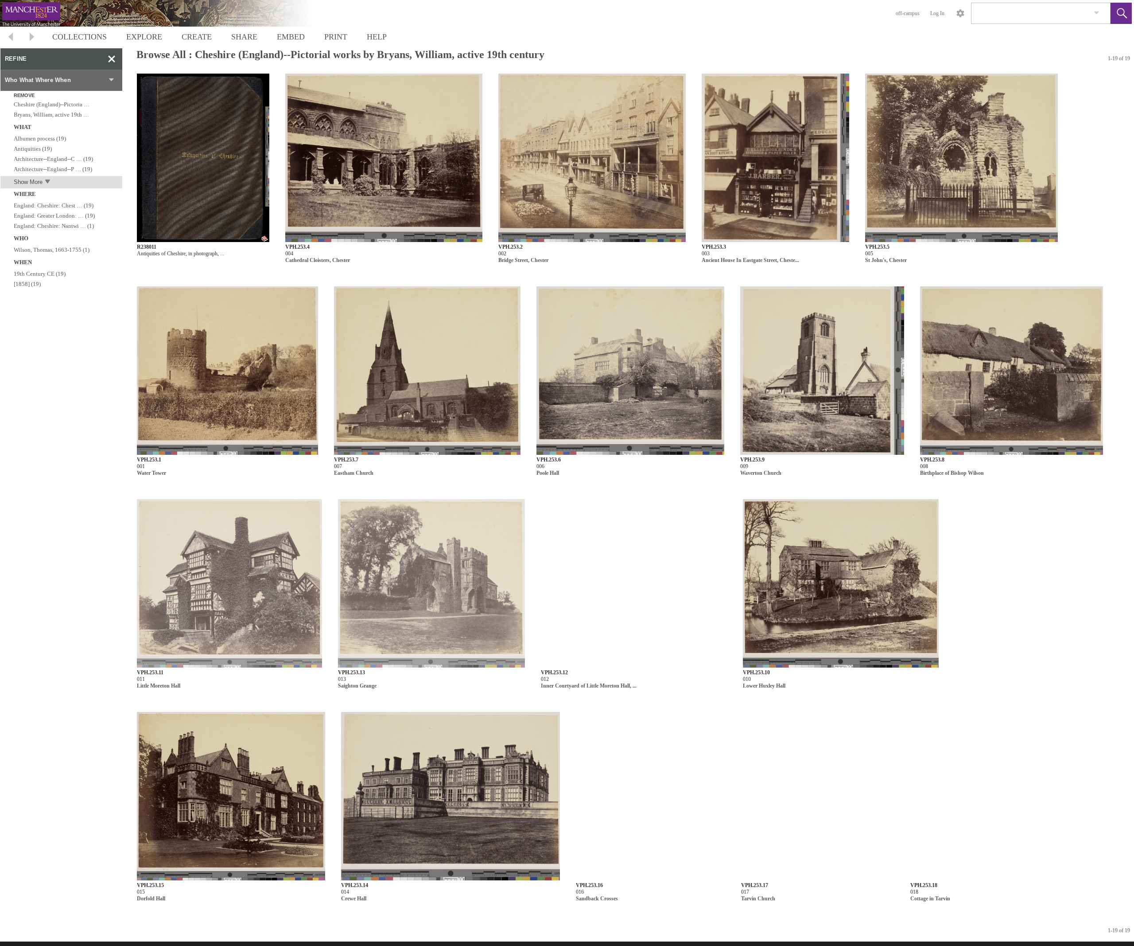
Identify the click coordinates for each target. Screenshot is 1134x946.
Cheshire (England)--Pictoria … (51, 104)
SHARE (244, 36)
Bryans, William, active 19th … (51, 114)
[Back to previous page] (10, 38)
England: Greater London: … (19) (54, 215)
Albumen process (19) (40, 138)
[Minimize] (111, 59)
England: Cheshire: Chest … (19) (53, 205)
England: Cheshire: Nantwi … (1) (54, 226)
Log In (937, 13)
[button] (1121, 13)
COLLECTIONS (79, 36)
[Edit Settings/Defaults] (960, 13)
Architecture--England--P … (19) (53, 169)
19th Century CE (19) (40, 273)
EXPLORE (144, 36)
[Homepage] (167, 13)
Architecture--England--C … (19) (53, 159)
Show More (28, 182)
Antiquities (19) (33, 148)
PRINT (335, 36)
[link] (1096, 13)
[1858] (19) (27, 284)
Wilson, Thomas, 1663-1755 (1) (51, 249)
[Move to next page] (32, 38)
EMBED (291, 36)
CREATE (197, 36)
